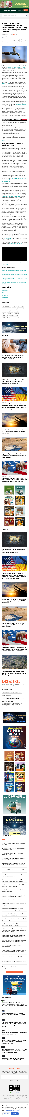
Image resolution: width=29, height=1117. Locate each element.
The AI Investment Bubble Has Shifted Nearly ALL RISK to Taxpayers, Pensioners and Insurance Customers (14, 1042)
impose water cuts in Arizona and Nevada (17, 67)
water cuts (11, 41)
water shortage (23, 41)
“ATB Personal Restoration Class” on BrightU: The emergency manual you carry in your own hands (14, 904)
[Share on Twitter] (7, 37)
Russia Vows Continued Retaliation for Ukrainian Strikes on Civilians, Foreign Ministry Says (13, 859)
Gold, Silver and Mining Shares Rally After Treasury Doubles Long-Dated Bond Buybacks (14, 924)
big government (7, 39)
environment (10, 40)
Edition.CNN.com (5, 295)
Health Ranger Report (7, 997)
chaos (12, 39)
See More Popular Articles (14, 972)
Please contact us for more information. (10, 705)
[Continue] (26, 1077)
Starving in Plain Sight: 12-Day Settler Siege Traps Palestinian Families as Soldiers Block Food (14, 895)
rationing (3, 41)
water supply (4, 42)
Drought (5, 40)
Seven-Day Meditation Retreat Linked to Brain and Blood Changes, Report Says (14, 875)
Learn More (6, 1113)
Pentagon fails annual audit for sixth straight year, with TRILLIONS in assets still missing (14, 673)
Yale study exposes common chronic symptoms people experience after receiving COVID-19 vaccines (13, 357)
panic (25, 40)
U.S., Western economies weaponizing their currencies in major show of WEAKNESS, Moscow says (13, 381)
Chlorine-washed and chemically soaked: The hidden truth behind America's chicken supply (12, 880)
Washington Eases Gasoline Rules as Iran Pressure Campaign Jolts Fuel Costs (14, 967)
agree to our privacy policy (12, 1110)
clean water (16, 39)
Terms (12, 1096)
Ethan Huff (9, 378)
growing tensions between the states (11, 196)
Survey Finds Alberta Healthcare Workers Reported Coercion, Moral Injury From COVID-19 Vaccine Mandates (14, 952)
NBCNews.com (5, 292)
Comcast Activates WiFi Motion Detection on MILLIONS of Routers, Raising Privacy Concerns (13, 909)
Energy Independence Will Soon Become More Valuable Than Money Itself (14, 1033)
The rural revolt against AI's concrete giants (12, 900)
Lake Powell (20, 40)
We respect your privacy (14, 1080)
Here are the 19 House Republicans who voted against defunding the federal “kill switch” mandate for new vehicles (14, 479)
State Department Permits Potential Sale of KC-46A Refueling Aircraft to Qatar (13, 885)
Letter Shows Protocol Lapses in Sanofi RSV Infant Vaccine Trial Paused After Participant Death (14, 941)
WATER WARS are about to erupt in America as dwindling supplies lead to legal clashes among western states (14, 180)
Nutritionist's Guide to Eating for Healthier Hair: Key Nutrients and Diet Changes (13, 914)
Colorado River (12, 308)
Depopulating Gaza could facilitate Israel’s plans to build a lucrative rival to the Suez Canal (14, 455)
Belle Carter (9, 34)
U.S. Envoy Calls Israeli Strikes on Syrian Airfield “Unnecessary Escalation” (13, 870)
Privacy (8, 1096)
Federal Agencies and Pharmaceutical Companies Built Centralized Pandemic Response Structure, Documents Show (13, 865)
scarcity (7, 41)
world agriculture (15, 42)
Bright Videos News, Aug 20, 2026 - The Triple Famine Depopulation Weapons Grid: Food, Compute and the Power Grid (14, 1051)
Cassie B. (9, 452)
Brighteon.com (5, 297)
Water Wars (9, 42)
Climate (20, 39)
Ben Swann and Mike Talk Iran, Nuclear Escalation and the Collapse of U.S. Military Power (13, 1014)
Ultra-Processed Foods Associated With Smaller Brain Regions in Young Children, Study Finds (13, 935)
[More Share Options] (10, 37)
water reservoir (17, 41)
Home (3, 21)
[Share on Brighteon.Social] (3, 37)
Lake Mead (15, 40)
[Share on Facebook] (5, 37)
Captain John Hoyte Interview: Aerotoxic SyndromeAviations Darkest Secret (13, 1059)
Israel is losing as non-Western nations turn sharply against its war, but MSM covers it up (14, 431)
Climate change (8, 21)
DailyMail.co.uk (5, 290)
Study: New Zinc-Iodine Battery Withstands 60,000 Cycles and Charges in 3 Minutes (14, 919)
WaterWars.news (7, 238)
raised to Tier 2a (5, 83)
